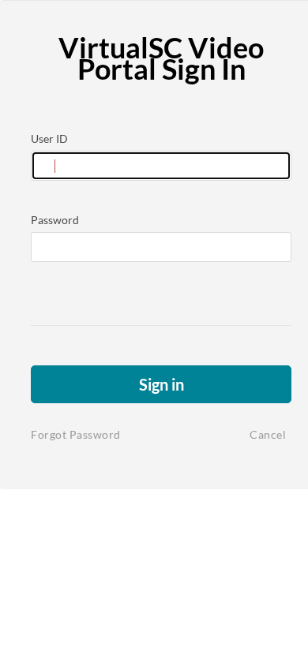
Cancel (268, 434)
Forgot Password (76, 434)
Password (55, 219)
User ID (49, 138)
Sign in (161, 384)
